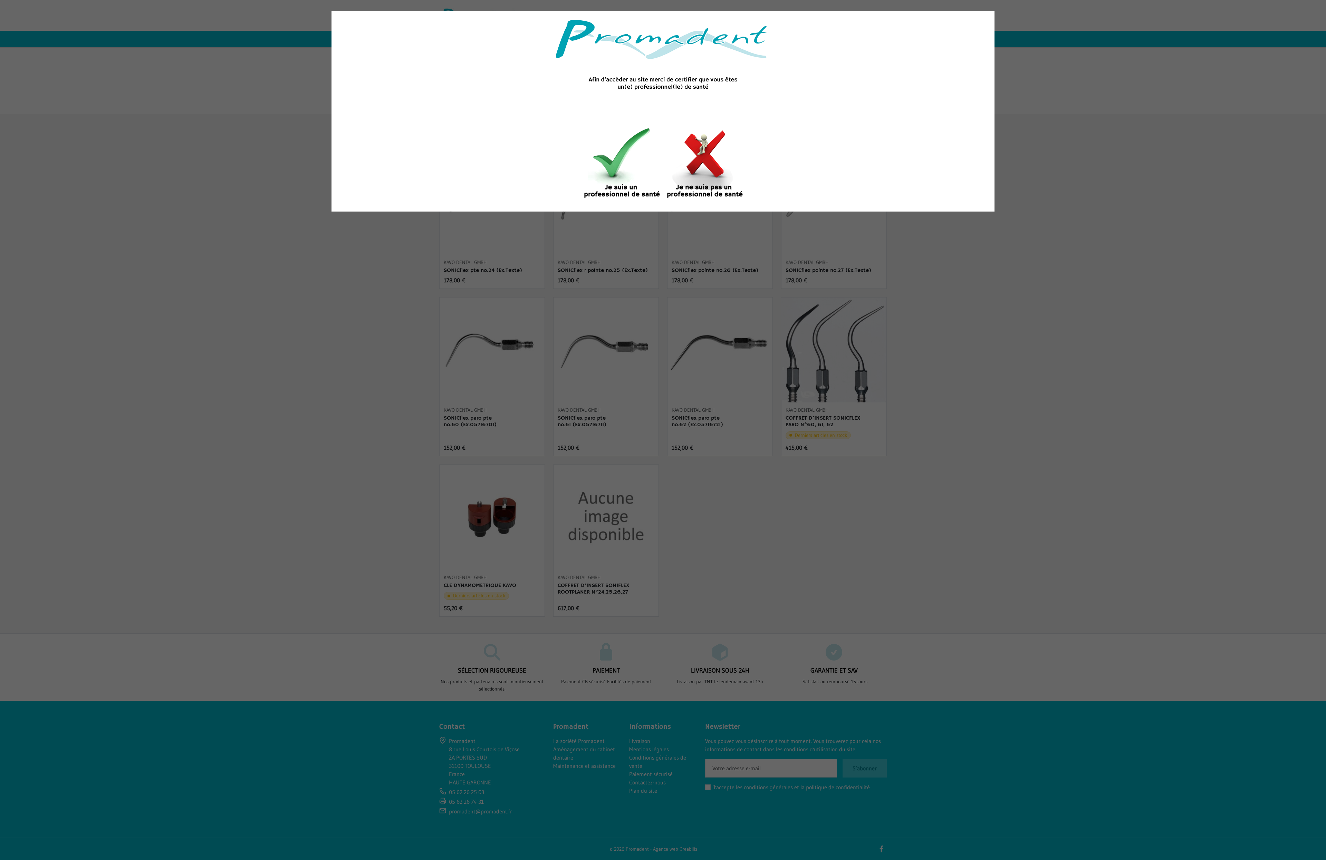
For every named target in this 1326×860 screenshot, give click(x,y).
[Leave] (704, 164)
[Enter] (621, 164)
